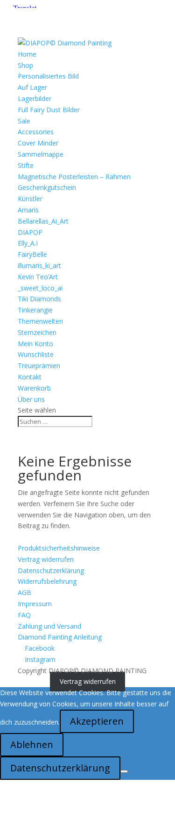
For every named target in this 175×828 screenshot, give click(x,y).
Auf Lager (32, 87)
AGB (24, 592)
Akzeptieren (97, 721)
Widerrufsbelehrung (47, 581)
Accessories (36, 131)
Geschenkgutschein (47, 187)
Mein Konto (35, 343)
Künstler (30, 198)
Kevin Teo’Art (38, 276)
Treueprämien (39, 365)
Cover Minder (38, 142)
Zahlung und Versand (49, 626)
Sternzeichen (37, 332)
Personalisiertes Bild (48, 76)
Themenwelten (40, 321)
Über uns (31, 399)
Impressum (35, 603)
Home (27, 54)
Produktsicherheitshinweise (59, 548)
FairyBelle (32, 254)
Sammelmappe (40, 154)
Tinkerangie (35, 309)
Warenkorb (34, 388)
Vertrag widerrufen (46, 559)
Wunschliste (36, 354)
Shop (25, 65)
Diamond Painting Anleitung (60, 636)
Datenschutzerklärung (51, 570)
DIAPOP (30, 232)
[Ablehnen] (124, 771)
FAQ (24, 614)
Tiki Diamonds (39, 298)
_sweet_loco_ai (40, 287)
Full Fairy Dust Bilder (49, 109)
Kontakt (30, 376)
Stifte (26, 165)
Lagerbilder (34, 98)
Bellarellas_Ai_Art (43, 221)
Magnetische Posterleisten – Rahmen (74, 176)
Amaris (28, 209)
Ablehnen (31, 744)
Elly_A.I (28, 243)
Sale (24, 120)
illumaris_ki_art (39, 265)
